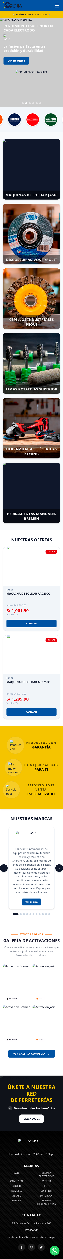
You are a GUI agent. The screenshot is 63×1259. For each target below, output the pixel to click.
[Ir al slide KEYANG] (37, 73)
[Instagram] (31, 1217)
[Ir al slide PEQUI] (33, 73)
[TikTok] (41, 1217)
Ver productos (16, 61)
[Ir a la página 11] (49, 884)
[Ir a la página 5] (30, 884)
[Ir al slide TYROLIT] (30, 73)
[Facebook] (21, 1217)
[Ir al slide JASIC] (23, 73)
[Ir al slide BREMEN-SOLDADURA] (26, 73)
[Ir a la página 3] (24, 884)
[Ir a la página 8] (40, 884)
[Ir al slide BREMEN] (40, 73)
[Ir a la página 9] (43, 884)
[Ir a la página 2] (21, 884)
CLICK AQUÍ (31, 1088)
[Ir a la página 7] (36, 884)
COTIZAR (31, 593)
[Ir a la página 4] (27, 884)
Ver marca (31, 871)
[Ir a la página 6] (33, 884)
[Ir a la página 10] (46, 884)
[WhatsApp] (54, 1251)
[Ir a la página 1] (16, 884)
